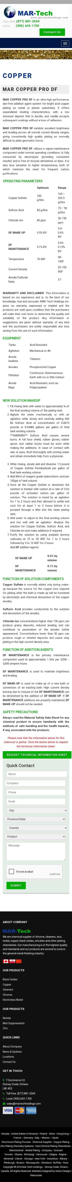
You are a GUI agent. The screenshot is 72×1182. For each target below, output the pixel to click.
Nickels (7, 1018)
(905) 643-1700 (25, 26)
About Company (12, 1046)
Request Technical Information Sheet (37, 754)
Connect (58, 1150)
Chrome (7, 994)
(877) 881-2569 (28, 21)
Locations (8, 1056)
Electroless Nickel (13, 999)
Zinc (5, 1028)
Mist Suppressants (14, 1023)
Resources (36, 1175)
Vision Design (62, 1171)
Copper (7, 984)
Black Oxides (10, 979)
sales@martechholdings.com (24, 1103)
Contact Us (52, 32)
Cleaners (8, 989)
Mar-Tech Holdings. (32, 1167)
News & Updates (12, 1051)
